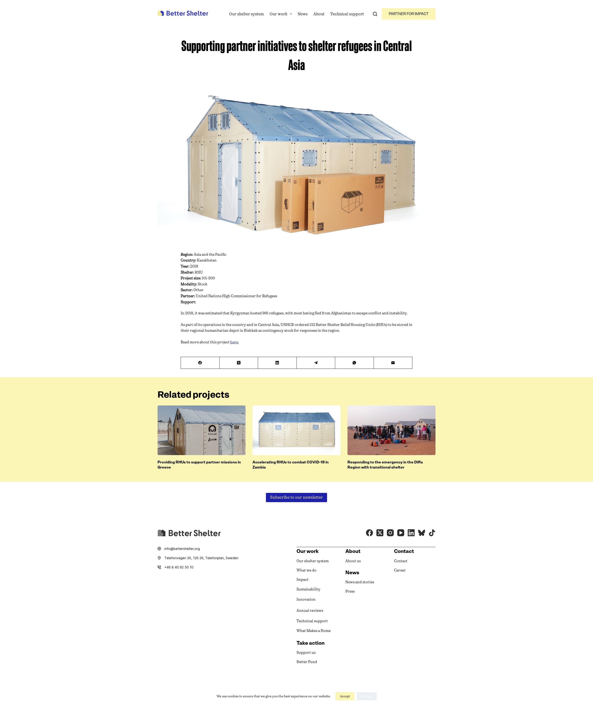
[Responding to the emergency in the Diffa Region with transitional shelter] (391, 430)
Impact (302, 579)
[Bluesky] (421, 532)
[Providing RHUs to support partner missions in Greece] (202, 430)
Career (400, 570)
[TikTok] (432, 532)
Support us (305, 652)
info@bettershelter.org (182, 549)
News (303, 14)
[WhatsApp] (354, 363)
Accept (345, 696)
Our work (278, 14)
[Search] (375, 14)
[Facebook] (200, 363)
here (234, 342)
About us (353, 561)
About (319, 14)
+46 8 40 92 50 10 (178, 567)
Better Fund (306, 662)
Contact (400, 561)
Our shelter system (246, 14)
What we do (306, 570)
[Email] (393, 363)
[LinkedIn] (277, 363)
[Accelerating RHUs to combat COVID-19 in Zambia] (296, 430)
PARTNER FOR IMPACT (409, 14)
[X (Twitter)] (239, 363)
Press (350, 591)
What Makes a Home (313, 630)
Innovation (305, 599)
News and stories (359, 582)
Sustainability (308, 589)
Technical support (347, 14)
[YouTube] (400, 532)
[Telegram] (316, 363)
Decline (366, 696)
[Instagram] (390, 532)
